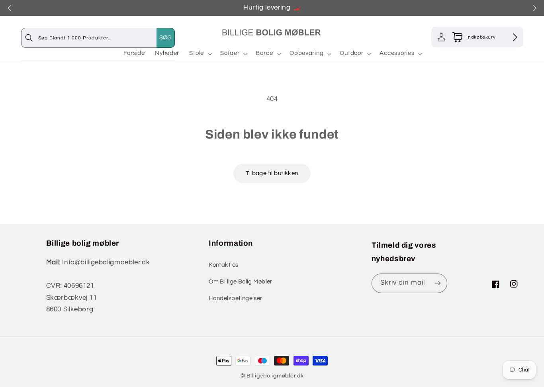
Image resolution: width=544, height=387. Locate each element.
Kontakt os (223, 265)
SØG (165, 38)
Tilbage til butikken (272, 173)
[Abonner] (438, 283)
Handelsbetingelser (235, 298)
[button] (199, 53)
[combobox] (106, 37)
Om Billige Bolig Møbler (240, 282)
